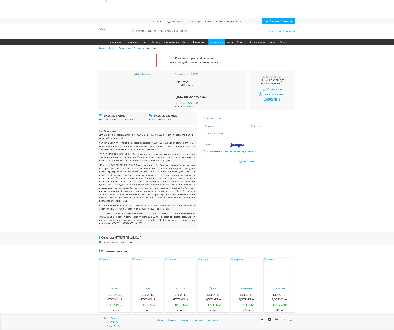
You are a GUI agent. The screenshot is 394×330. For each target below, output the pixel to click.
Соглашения (214, 320)
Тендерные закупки (174, 21)
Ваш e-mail (256, 126)
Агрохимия (200, 42)
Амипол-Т (115, 288)
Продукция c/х (114, 42)
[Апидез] (147, 270)
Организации (194, 21)
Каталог (157, 21)
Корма (145, 42)
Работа (208, 21)
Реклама (198, 320)
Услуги (230, 42)
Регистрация (289, 31)
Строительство (257, 42)
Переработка (131, 42)
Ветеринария (216, 42)
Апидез (147, 288)
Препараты (139, 48)
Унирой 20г (279, 288)
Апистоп (180, 288)
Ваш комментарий (214, 133)
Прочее (272, 42)
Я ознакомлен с (214, 151)
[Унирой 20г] (279, 270)
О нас (160, 320)
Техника (156, 42)
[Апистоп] (180, 270)
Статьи (185, 320)
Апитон (213, 288)
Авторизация (275, 31)
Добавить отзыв (247, 161)
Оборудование (171, 42)
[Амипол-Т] (114, 270)
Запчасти (187, 42)
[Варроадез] (246, 270)
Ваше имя (210, 126)
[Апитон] (213, 270)
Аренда (283, 42)
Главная (103, 48)
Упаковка (241, 42)
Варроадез (246, 288)
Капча (208, 144)
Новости (172, 320)
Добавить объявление (280, 21)
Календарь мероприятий (228, 21)
